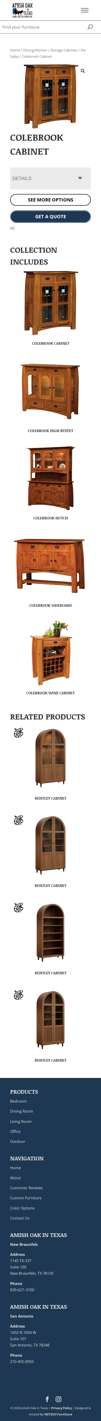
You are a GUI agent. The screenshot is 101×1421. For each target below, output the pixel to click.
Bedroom (18, 1101)
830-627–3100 (22, 1289)
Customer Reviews (26, 1187)
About (15, 1177)
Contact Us (20, 1218)
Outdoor (17, 1141)
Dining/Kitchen (35, 50)
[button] (83, 71)
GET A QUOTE (50, 216)
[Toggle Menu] (85, 10)
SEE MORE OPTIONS (50, 200)
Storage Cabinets (64, 50)
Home (15, 50)
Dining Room (21, 1111)
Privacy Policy (61, 1408)
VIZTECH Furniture (58, 1414)
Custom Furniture (26, 1197)
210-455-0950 (22, 1361)
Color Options (22, 1208)
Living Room (21, 1121)
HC (12, 228)
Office (15, 1131)
